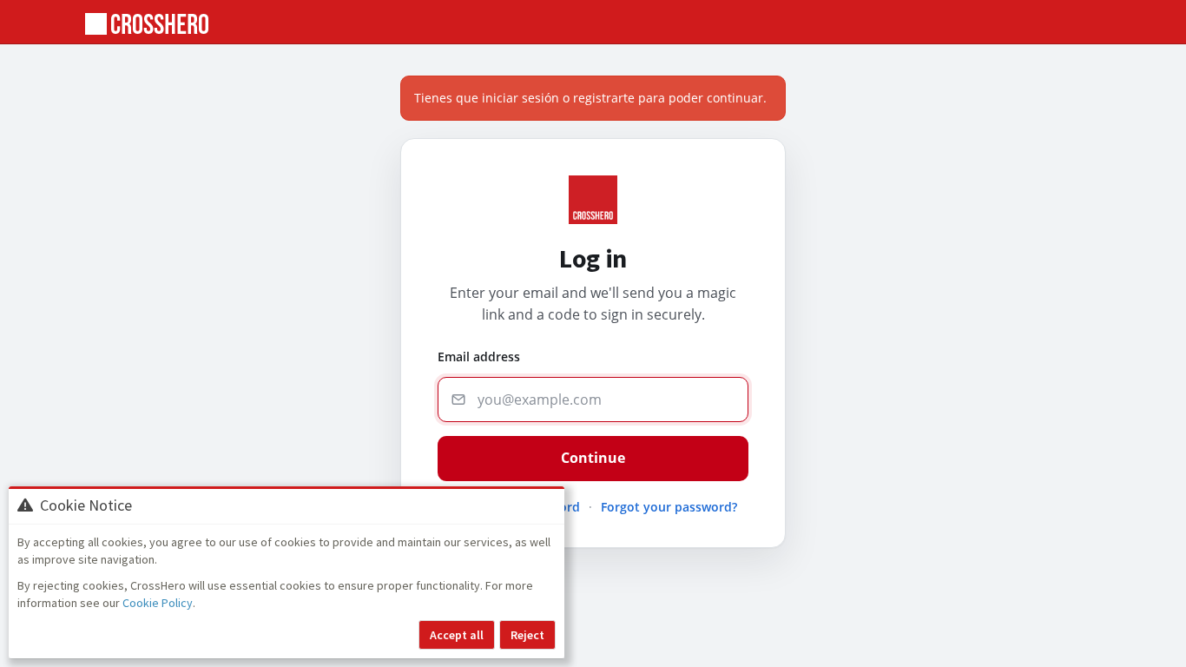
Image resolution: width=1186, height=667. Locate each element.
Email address (479, 356)
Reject (527, 635)
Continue (593, 457)
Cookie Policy (157, 603)
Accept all (457, 635)
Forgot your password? (669, 507)
